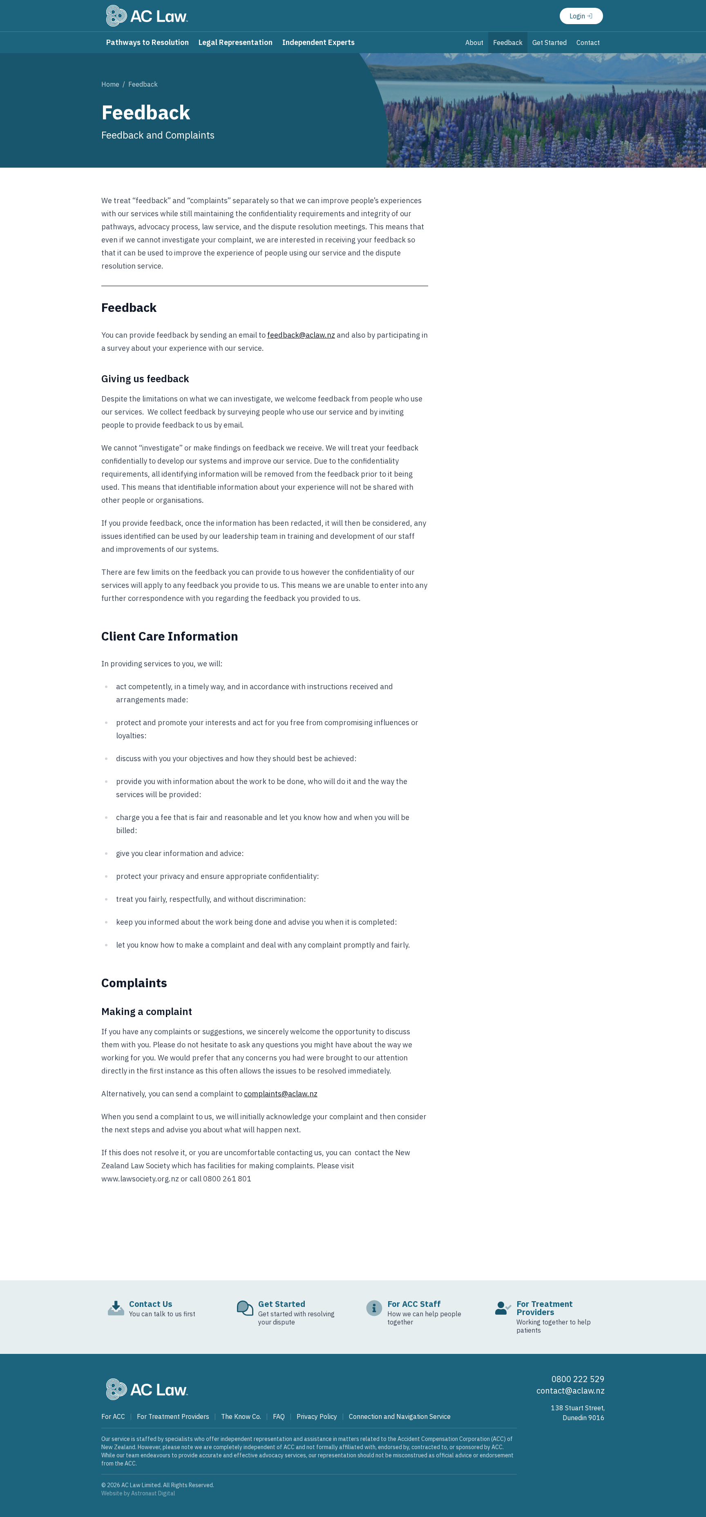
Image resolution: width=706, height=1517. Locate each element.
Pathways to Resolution (147, 42)
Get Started (549, 42)
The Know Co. (241, 1416)
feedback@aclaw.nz (301, 335)
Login (577, 16)
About (474, 42)
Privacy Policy (317, 1416)
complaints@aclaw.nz (280, 1093)
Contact (588, 42)
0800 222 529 (578, 1379)
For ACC (113, 1416)
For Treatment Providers (173, 1416)
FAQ (279, 1416)
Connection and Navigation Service (400, 1416)
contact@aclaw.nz (570, 1390)
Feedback (508, 42)
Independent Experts (318, 42)
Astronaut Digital (153, 1493)
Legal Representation (236, 42)
